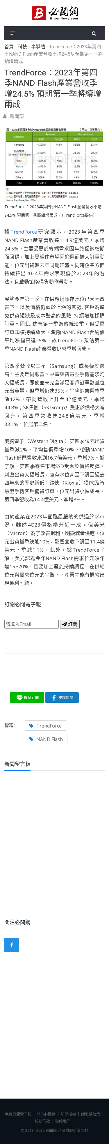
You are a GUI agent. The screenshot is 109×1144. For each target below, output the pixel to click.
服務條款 (42, 1121)
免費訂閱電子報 (18, 1114)
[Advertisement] (54, 852)
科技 (22, 46)
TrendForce (23, 231)
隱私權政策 (90, 1114)
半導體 (38, 46)
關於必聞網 (46, 1114)
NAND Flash (49, 739)
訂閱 (72, 624)
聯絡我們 (62, 1121)
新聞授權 (68, 1114)
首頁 (9, 46)
